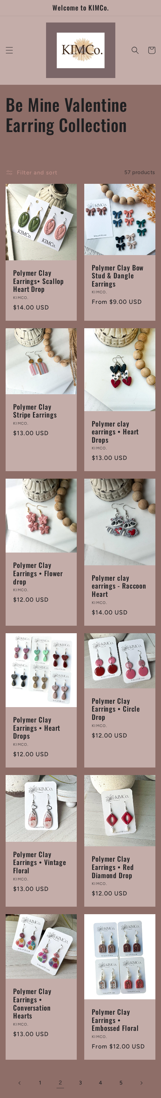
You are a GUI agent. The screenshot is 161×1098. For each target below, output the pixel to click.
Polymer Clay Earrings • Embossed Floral (115, 1020)
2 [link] (60, 1082)
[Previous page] (20, 1083)
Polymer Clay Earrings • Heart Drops (36, 728)
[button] (9, 50)
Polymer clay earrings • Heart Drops (115, 432)
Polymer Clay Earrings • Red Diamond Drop (113, 867)
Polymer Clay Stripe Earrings (35, 411)
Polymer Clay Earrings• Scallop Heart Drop (38, 281)
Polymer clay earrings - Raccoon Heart (119, 586)
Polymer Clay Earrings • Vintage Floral (39, 862)
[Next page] (141, 1083)
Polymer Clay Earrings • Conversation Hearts (32, 1003)
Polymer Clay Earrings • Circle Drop (116, 709)
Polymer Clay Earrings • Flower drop (38, 573)
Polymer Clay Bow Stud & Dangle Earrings (118, 276)
